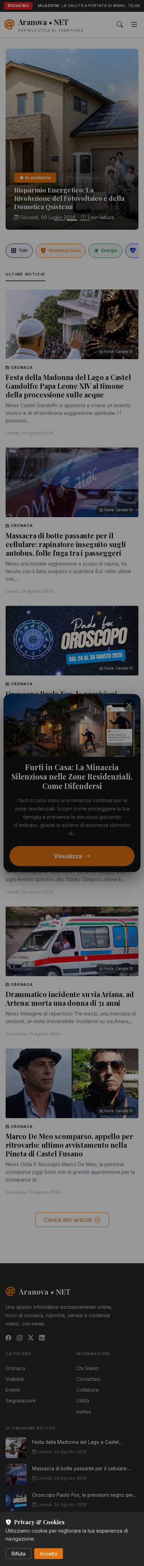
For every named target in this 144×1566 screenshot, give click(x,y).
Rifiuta (19, 1554)
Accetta (48, 1554)
